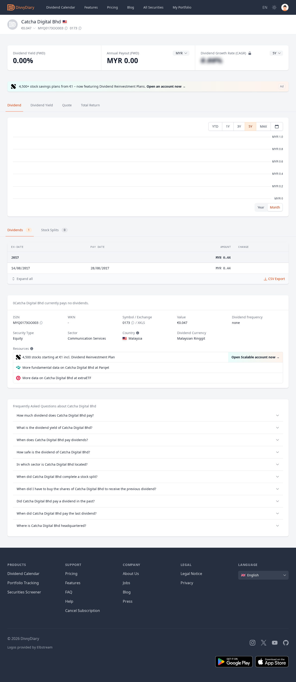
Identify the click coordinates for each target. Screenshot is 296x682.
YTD (215, 126)
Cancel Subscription (82, 610)
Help (69, 601)
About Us (131, 573)
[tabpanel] (148, 167)
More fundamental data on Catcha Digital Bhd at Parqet (65, 367)
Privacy (187, 582)
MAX (263, 126)
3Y (239, 126)
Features (91, 7)
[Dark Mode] (274, 7)
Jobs (126, 582)
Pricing (112, 7)
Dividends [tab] (18, 230)
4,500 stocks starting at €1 (68, 357)
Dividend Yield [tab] (42, 105)
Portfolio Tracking (23, 582)
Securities (153, 7)
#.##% (211, 60)
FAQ (68, 592)
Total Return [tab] (90, 105)
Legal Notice (191, 573)
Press (128, 601)
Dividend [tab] (14, 105)
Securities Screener (24, 592)
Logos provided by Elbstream (29, 647)
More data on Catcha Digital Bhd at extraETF (56, 378)
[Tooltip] (137, 333)
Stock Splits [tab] (53, 230)
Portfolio (182, 7)
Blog (127, 592)
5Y (250, 126)
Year (261, 207)
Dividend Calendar (60, 7)
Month (275, 207)
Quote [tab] (67, 105)
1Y (228, 126)
